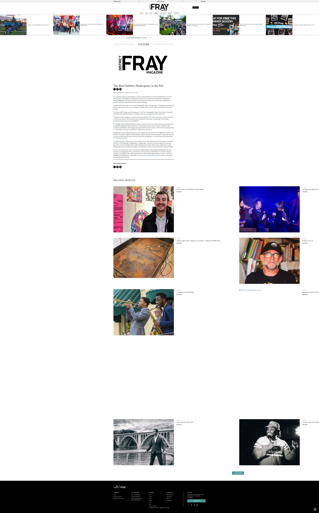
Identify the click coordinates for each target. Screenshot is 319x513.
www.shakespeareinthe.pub (151, 155)
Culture (163, 13)
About (114, 494)
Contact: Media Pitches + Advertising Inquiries (137, 499)
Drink (156, 13)
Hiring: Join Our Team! (118, 498)
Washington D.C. (170, 494)
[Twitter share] (114, 89)
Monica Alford (134, 92)
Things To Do (116, 1)
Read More (304, 191)
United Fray (169, 500)
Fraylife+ (203, 1)
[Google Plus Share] (191, 505)
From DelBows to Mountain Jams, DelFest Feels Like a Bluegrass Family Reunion (146, 25)
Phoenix (168, 498)
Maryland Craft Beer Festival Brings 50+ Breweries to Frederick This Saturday (199, 25)
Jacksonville (169, 496)
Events (176, 13)
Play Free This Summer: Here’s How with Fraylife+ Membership (251, 25)
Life (146, 13)
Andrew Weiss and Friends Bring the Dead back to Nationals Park (91, 25)
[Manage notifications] (315, 509)
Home (114, 37)
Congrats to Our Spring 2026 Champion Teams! (38, 25)
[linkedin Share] (120, 89)
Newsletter (161, 1)
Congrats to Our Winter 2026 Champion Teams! (304, 25)
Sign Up (196, 501)
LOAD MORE (238, 473)
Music (170, 13)
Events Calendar (153, 506)
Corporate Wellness (135, 496)
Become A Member (135, 494)
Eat (151, 13)
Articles (119, 37)
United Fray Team (117, 496)
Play (142, 13)
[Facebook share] (117, 89)
